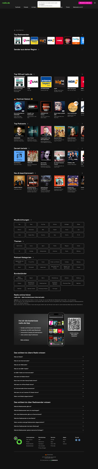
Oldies (78, 224)
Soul (55, 235)
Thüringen (55, 288)
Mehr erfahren (25, 340)
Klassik (55, 229)
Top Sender (17, 7)
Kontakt (52, 439)
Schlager (67, 224)
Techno (66, 235)
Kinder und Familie (55, 261)
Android (64, 443)
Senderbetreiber (30, 445)
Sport (43, 245)
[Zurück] (78, 73)
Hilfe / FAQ (53, 443)
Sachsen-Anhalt (31, 288)
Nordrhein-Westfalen (55, 283)
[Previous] (78, 34)
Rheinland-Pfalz (66, 283)
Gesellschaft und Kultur (19, 262)
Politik (54, 245)
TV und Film (31, 261)
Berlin (43, 278)
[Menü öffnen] (95, 3)
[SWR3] (59, 40)
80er (43, 229)
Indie (19, 235)
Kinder (78, 245)
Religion (67, 245)
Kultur (31, 245)
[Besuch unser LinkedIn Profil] (76, 440)
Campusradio (43, 251)
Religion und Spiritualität (67, 267)
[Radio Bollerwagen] (17, 40)
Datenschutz (41, 441)
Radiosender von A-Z (78, 7)
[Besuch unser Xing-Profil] (79, 440)
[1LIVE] (26, 40)
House (66, 229)
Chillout (55, 224)
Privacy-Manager (42, 448)
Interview (55, 251)
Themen (68, 7)
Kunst (43, 261)
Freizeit (78, 267)
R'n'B (78, 235)
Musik (66, 251)
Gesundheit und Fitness (55, 267)
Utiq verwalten (41, 445)
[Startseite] (14, 30)
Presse (27, 441)
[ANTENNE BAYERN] (34, 40)
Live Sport (33, 7)
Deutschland (50, 454)
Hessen (19, 283)
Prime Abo (53, 445)
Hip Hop (43, 224)
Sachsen (19, 288)
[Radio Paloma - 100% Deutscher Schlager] (76, 40)
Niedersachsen (43, 283)
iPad (64, 441)
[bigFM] (42, 40)
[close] (59, 3)
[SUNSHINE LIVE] (67, 40)
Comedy (31, 251)
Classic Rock (31, 235)
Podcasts (26, 7)
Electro (19, 229)
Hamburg (78, 278)
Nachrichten (19, 245)
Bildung (78, 251)
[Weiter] (82, 73)
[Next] (82, 34)
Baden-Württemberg (19, 278)
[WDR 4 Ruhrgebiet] (51, 40)
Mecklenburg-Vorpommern (31, 283)
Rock (31, 224)
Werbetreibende (29, 443)
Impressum (41, 443)
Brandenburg (55, 278)
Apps (52, 441)
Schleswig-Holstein (43, 288)
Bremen (67, 278)
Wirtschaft (31, 267)
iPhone (64, 439)
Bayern (31, 278)
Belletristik (43, 267)
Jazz (78, 229)
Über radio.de (29, 439)
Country (43, 235)
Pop (19, 224)
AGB (39, 439)
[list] (49, 40)
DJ (19, 251)
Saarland (78, 283)
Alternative (31, 229)
